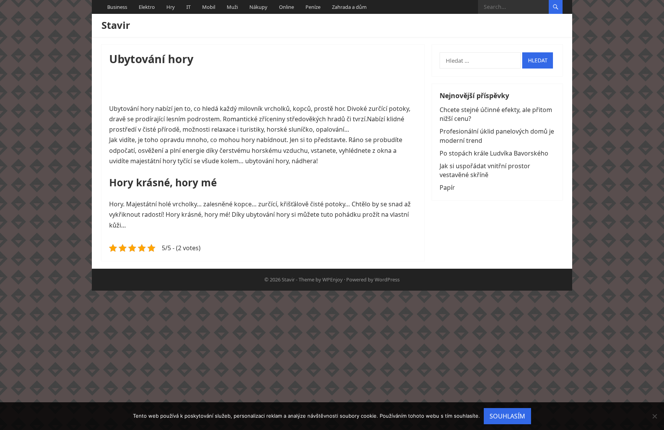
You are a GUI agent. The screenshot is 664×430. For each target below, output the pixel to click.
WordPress (387, 279)
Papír (447, 187)
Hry (170, 6)
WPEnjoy (332, 279)
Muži (232, 6)
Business (117, 6)
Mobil (208, 6)
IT (188, 6)
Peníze (312, 6)
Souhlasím (507, 416)
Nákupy (258, 6)
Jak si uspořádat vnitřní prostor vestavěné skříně (485, 170)
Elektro (147, 6)
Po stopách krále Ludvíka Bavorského (494, 153)
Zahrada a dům (349, 6)
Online (286, 6)
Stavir (115, 25)
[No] (654, 416)
